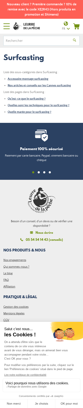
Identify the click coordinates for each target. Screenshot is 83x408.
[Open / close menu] (6, 26)
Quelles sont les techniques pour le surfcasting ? (38, 105)
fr (63, 28)
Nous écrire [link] (44, 232)
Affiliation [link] (9, 286)
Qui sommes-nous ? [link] (16, 267)
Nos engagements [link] (14, 260)
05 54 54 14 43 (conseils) (44, 239)
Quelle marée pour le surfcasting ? (29, 112)
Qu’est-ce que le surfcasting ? (27, 98)
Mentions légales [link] (13, 313)
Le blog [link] (8, 273)
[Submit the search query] (74, 40)
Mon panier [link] (76, 26)
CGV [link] (6, 320)
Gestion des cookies (16, 307)
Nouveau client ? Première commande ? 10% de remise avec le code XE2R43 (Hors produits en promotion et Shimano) (41, 9)
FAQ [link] (6, 280)
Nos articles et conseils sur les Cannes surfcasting (39, 85)
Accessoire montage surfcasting (28, 79)
